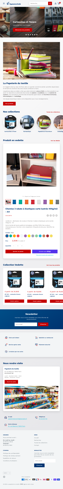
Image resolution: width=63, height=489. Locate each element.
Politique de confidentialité (11, 453)
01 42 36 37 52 (43, 419)
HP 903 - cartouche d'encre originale (35, 295)
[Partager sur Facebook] (48, 215)
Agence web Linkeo (28, 484)
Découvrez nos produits (12, 30)
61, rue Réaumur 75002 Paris (16, 426)
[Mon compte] (55, 3)
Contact (36, 445)
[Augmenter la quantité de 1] (22, 245)
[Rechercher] (50, 3)
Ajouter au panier (18, 251)
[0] (59, 3)
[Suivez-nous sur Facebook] (4, 477)
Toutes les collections (53, 112)
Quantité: (8, 246)
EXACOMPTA (8, 215)
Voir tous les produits (53, 265)
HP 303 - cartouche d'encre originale (12, 295)
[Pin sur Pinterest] (51, 215)
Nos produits (9, 103)
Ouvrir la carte (11, 382)
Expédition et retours (9, 458)
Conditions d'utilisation (10, 460)
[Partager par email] (56, 215)
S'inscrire (43, 324)
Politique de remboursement (11, 456)
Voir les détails (55, 140)
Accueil (36, 437)
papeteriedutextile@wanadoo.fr (17, 419)
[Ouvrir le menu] (4, 3)
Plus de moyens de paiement (44, 255)
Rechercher (37, 440)
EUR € (5, 473)
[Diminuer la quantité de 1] (13, 245)
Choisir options (14, 301)
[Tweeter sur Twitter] (53, 215)
